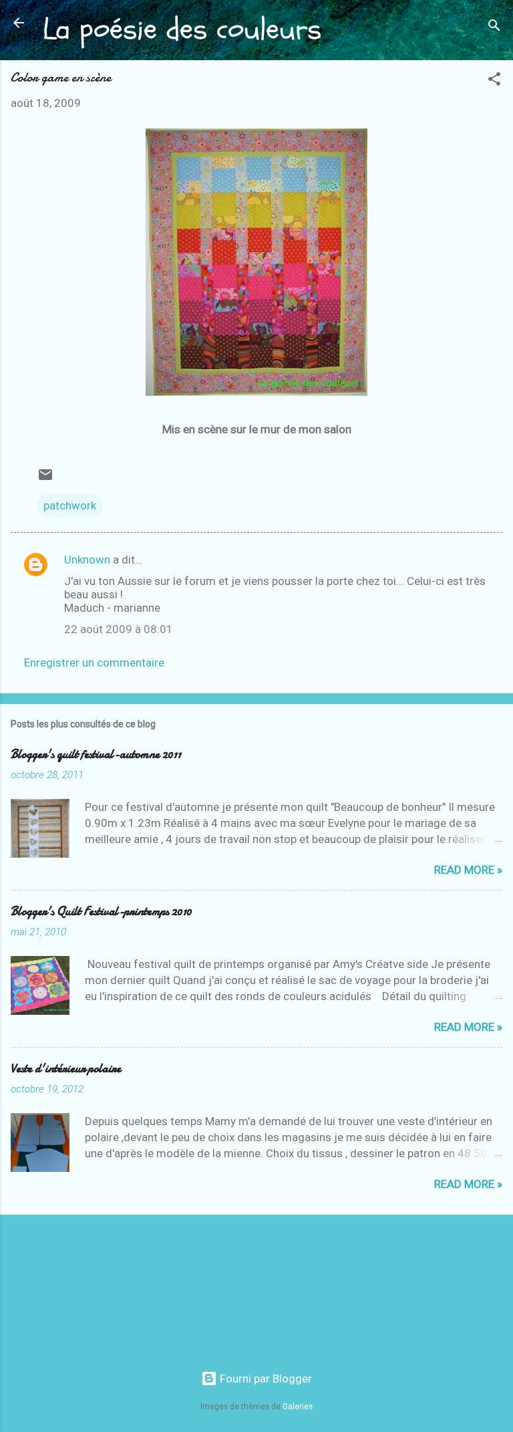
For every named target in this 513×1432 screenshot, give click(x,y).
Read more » (468, 869)
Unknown (87, 559)
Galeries (298, 1406)
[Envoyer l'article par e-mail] (45, 478)
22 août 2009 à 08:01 (118, 629)
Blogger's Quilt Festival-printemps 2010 (101, 911)
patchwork (69, 505)
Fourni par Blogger (264, 1378)
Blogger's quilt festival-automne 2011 (96, 754)
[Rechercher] (494, 27)
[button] (494, 81)
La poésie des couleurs (182, 29)
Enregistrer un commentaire (94, 662)
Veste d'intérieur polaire (66, 1068)
